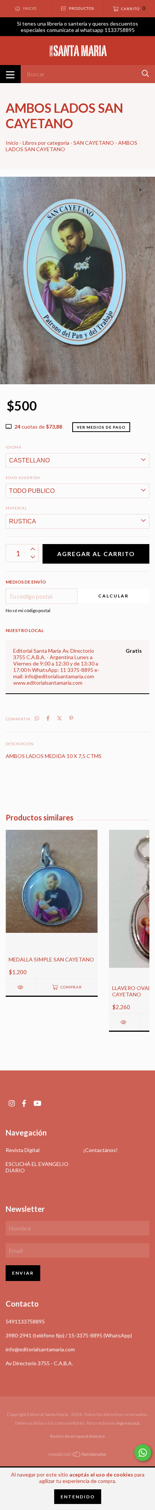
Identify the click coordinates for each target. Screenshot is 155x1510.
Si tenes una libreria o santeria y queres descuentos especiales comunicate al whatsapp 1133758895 (77, 26)
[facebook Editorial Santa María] (24, 1103)
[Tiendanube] (77, 1455)
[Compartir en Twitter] (59, 718)
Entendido (78, 1496)
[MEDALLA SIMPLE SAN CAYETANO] (21, 987)
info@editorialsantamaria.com (40, 1349)
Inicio (12, 142)
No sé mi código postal (28, 610)
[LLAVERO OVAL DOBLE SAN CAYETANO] (124, 1022)
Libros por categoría (46, 142)
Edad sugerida (23, 477)
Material (16, 508)
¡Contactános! (100, 1150)
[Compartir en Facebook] (48, 718)
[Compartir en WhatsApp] (37, 718)
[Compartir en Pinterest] (71, 718)
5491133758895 (25, 1321)
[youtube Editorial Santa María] (37, 1103)
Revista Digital (23, 1150)
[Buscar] (145, 73)
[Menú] (10, 74)
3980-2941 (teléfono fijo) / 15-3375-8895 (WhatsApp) (69, 1335)
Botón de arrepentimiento (77, 1436)
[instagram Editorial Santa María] (12, 1103)
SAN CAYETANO (93, 142)
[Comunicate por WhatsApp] (142, 1452)
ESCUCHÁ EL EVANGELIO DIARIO (37, 1167)
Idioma (14, 447)
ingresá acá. (128, 1423)
